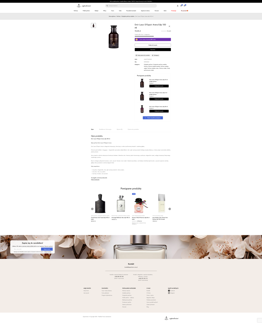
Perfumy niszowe (126, 290)
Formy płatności (105, 293)
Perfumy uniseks (162, 68)
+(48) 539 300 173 (143, 278)
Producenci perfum (126, 302)
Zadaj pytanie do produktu (144, 55)
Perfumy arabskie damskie (154, 66)
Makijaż (96, 11)
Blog (148, 307)
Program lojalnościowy (107, 295)
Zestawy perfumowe (126, 304)
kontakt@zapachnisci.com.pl (131, 267)
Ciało (120, 11)
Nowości (157, 11)
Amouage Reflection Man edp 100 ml (121, 217)
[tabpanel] (131, 155)
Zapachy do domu (145, 11)
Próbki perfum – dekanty (128, 297)
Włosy (104, 11)
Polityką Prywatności (47, 251)
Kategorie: (137, 64)
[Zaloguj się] (177, 5)
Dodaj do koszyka (159, 86)
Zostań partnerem (151, 304)
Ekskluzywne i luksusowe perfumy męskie (100, 215)
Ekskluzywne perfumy (127, 300)
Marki (165, 11)
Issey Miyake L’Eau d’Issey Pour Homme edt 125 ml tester (160, 218)
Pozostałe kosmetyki (131, 11)
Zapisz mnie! (47, 249)
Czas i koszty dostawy (107, 290)
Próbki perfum (86, 11)
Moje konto (86, 290)
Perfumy (76, 11)
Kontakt (148, 290)
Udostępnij (156, 55)
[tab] (92, 129)
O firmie (148, 293)
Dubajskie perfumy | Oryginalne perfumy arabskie (155, 64)
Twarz (112, 11)
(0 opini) (169, 31)
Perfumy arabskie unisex (153, 68)
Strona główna (112, 16)
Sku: (136, 62)
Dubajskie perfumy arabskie (128, 16)
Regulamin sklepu (151, 297)
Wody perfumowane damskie (138, 215)
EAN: (136, 59)
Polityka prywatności (151, 300)
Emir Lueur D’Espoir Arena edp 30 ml (158, 106)
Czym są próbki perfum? (152, 302)
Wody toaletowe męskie (157, 215)
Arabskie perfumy (126, 293)
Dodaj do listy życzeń (169, 26)
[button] (92, 209)
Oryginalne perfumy (126, 295)
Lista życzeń (86, 293)
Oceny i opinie (150, 295)
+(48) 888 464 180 (119, 276)
